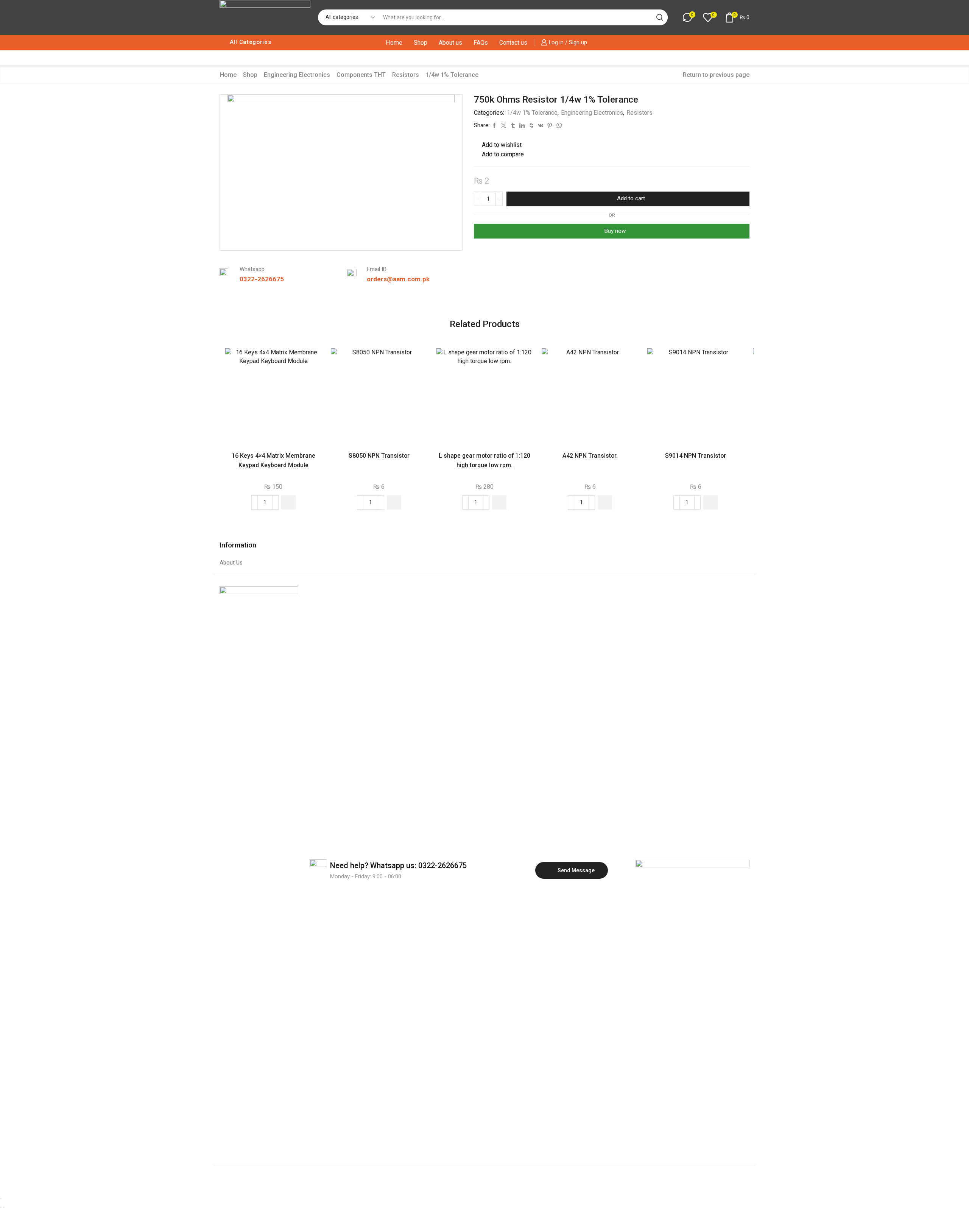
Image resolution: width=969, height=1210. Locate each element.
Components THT (361, 74)
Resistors (405, 74)
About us (450, 42)
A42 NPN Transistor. (590, 455)
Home (394, 42)
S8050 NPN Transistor (379, 455)
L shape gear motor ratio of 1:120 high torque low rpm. (484, 460)
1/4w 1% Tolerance (451, 74)
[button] (288, 502)
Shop (420, 42)
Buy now (615, 231)
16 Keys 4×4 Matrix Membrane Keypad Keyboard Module (273, 460)
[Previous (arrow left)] (1, 1207)
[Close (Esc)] (1, 1198)
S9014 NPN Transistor (695, 455)
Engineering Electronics (297, 74)
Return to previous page (716, 74)
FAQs (481, 42)
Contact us (513, 42)
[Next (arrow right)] (4, 1207)
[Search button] (660, 17)
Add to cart (631, 198)
